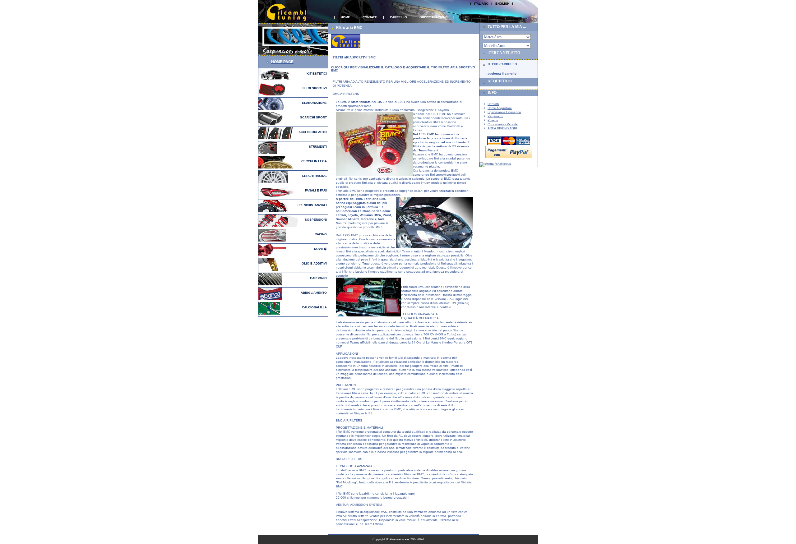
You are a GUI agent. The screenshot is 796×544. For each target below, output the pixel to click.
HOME (345, 17)
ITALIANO (481, 3)
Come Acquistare (500, 108)
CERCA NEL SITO (504, 53)
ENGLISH (502, 3)
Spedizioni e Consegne (504, 112)
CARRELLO (398, 17)
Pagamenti (495, 116)
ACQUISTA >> (500, 81)
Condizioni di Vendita (503, 124)
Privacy (493, 120)
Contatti (493, 104)
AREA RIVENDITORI (502, 128)
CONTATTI (370, 17)
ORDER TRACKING (433, 17)
